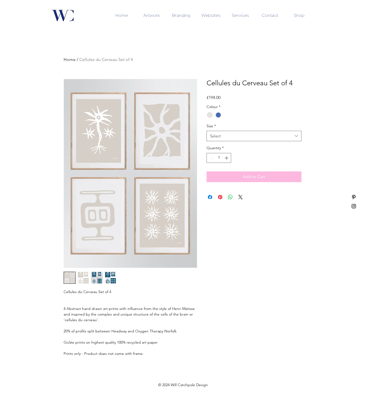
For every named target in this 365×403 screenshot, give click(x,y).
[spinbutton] (219, 158)
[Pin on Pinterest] (220, 197)
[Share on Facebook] (210, 197)
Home (70, 59)
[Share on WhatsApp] (230, 197)
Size (211, 126)
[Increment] (227, 158)
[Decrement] (210, 158)
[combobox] (254, 136)
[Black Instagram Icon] (354, 206)
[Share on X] (240, 197)
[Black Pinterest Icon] (354, 197)
